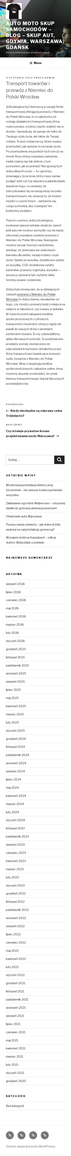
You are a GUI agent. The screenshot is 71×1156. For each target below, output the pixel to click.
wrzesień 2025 (16, 673)
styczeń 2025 (15, 730)
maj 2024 (12, 787)
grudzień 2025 (16, 649)
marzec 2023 (15, 869)
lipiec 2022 (13, 934)
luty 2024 (12, 812)
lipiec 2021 (13, 1024)
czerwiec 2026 (16, 600)
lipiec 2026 (13, 592)
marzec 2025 (15, 714)
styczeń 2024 (15, 820)
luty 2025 (12, 722)
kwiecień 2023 (16, 861)
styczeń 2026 (15, 641)
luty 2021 (12, 1065)
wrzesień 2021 (16, 1008)
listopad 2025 (15, 657)
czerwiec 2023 (16, 853)
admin (49, 77)
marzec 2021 (14, 1056)
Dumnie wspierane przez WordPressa (30, 1146)
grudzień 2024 (16, 739)
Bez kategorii (15, 1106)
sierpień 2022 (15, 926)
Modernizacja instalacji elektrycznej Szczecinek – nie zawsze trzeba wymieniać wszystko (34, 490)
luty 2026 (12, 633)
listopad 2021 (15, 991)
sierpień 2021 (15, 1016)
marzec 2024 (15, 804)
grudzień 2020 (16, 1081)
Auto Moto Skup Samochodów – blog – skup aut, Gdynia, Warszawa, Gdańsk (35, 35)
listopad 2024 (15, 747)
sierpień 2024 (15, 771)
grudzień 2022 (16, 893)
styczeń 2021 (15, 1073)
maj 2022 (12, 951)
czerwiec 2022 (16, 942)
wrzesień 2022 (16, 918)
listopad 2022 (15, 901)
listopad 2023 (15, 828)
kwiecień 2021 (16, 1048)
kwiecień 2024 (16, 796)
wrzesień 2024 (16, 763)
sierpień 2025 (15, 681)
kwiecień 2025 (16, 706)
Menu (38, 63)
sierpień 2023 (15, 844)
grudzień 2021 (15, 983)
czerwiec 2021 (16, 1032)
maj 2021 (12, 1040)
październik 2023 (17, 836)
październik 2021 (17, 999)
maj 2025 (12, 698)
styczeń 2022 (15, 975)
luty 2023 (12, 877)
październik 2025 (17, 665)
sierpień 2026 (15, 584)
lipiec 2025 (13, 690)
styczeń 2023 (15, 885)
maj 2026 (12, 608)
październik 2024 (17, 755)
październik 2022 (17, 910)
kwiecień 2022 (16, 959)
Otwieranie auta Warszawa (24, 516)
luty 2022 (12, 967)
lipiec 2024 (13, 779)
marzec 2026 (15, 624)
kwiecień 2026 (16, 616)
